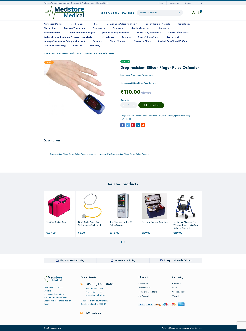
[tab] (52, 140)
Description (52, 140)
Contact (188, 3)
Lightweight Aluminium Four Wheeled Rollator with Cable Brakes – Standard (185, 225)
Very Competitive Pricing (72, 260)
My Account (174, 3)
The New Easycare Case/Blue (155, 222)
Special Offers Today (182, 115)
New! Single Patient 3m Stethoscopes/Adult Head (89, 224)
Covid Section (136, 115)
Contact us (143, 283)
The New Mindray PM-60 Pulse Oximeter (121, 224)
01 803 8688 (126, 13)
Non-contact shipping (125, 260)
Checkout (176, 283)
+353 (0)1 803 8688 (99, 284)
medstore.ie (56, 328)
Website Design (168, 328)
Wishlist (175, 296)
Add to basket (151, 105)
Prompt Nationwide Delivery (178, 260)
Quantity (124, 100)
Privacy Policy (144, 287)
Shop (174, 287)
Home (161, 3)
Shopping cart (178, 292)
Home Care (156, 115)
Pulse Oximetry (167, 115)
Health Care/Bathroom (59, 53)
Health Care (74, 53)
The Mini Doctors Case (56, 222)
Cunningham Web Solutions (190, 328)
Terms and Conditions (148, 292)
